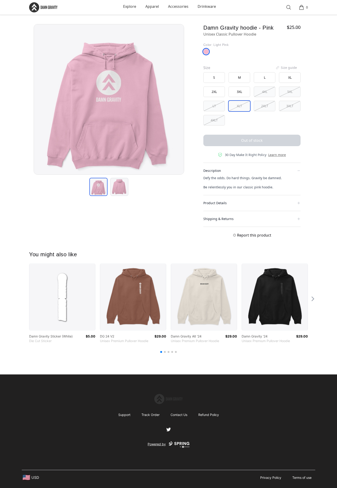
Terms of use (302, 478)
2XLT (264, 106)
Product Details (215, 203)
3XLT (289, 106)
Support (124, 415)
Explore (129, 6)
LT (214, 106)
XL (290, 77)
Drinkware (207, 6)
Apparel (152, 6)
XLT (239, 106)
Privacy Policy (270, 478)
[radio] (214, 77)
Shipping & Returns (218, 219)
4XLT (214, 120)
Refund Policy (208, 415)
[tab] (98, 186)
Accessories (178, 6)
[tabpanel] (109, 99)
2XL (214, 91)
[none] (286, 67)
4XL (264, 91)
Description (212, 170)
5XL (290, 91)
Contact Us (179, 415)
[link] (62, 297)
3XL (239, 91)
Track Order (150, 415)
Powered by (157, 444)
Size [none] (206, 67)
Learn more (277, 155)
